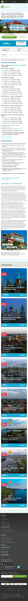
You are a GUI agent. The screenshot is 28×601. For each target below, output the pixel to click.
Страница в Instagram (7, 136)
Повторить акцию (9, 37)
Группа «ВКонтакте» (6, 138)
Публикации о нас (6, 519)
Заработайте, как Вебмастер (8, 531)
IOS (20, 59)
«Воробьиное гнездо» (17, 65)
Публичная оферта (6, 540)
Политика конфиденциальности (9, 542)
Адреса (10, 54)
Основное (3, 54)
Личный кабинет (26, 1)
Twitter (6, 555)
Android (24, 59)
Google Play (13, 564)
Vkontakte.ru (4, 555)
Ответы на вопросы (6, 524)
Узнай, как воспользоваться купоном (12, 178)
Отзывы (16, 54)
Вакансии (4, 521)
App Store (5, 564)
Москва (14, 1)
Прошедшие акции (6, 532)
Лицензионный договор (7, 539)
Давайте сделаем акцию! (7, 529)
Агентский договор (6, 537)
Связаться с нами (5, 549)
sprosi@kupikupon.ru (6, 547)
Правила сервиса (5, 522)
